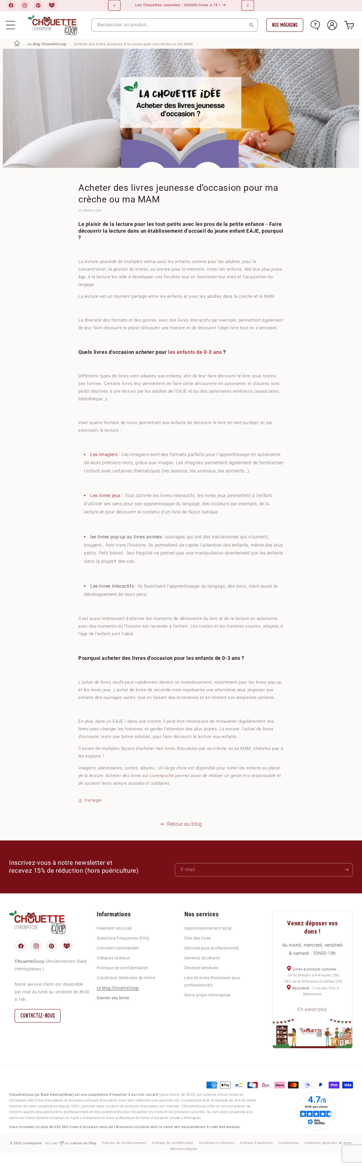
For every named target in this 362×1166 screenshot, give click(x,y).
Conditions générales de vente (328, 1143)
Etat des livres (197, 938)
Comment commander (118, 948)
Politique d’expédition (256, 1143)
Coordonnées (288, 1143)
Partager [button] (93, 800)
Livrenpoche (162, 775)
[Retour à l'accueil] (17, 44)
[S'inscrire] (346, 869)
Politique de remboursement (124, 1143)
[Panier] (349, 25)
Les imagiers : (105, 454)
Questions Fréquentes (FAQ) (123, 938)
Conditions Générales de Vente (126, 978)
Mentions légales (184, 1148)
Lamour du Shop (83, 1143)
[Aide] (315, 25)
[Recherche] (251, 25)
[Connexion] (332, 25)
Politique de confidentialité (122, 968)
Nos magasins (285, 25)
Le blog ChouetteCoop (46, 44)
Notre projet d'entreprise (207, 995)
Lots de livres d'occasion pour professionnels (212, 981)
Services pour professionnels (211, 948)
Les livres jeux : (106, 495)
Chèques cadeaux (113, 958)
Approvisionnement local (208, 928)
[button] (11, 25)
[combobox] (175, 25)
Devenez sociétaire (202, 958)
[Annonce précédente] (114, 5)
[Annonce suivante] (248, 5)
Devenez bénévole (201, 968)
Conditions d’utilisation (216, 1143)
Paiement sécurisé (114, 928)
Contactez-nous (37, 1015)
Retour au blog (184, 824)
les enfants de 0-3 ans (195, 352)
